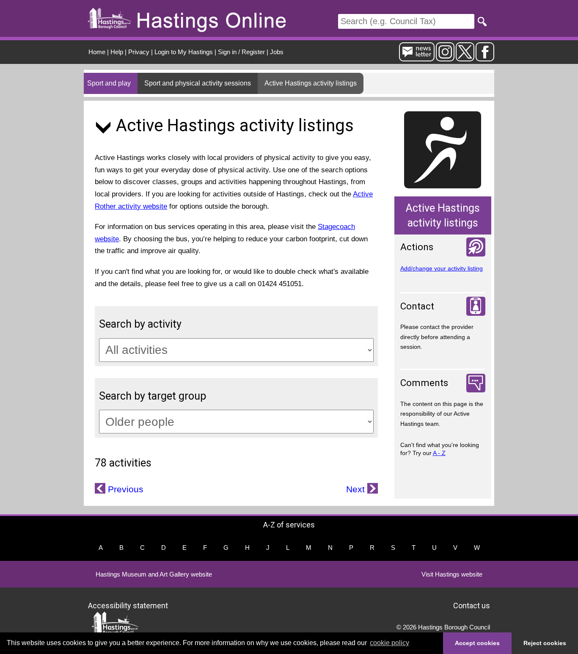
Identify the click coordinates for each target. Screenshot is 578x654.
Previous (124, 489)
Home (96, 51)
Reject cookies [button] (544, 643)
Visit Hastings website (451, 574)
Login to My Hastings (183, 51)
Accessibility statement (128, 605)
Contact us (471, 605)
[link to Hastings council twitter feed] (465, 57)
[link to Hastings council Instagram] (445, 57)
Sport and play (109, 83)
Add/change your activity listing (441, 268)
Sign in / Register (241, 51)
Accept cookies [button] (477, 643)
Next (356, 489)
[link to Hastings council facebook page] (485, 57)
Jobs (276, 51)
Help (116, 51)
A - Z (439, 453)
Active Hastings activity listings (310, 83)
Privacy (138, 51)
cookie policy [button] (389, 642)
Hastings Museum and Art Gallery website (154, 574)
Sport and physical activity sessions (197, 83)
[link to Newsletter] (417, 57)
